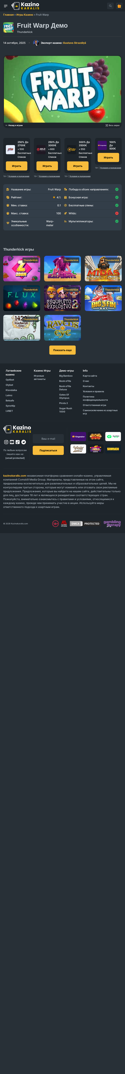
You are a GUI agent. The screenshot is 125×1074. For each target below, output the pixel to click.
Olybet (9, 384)
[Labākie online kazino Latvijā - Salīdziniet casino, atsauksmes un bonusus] (25, 6)
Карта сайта (90, 375)
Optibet (10, 379)
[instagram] (6, 442)
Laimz (9, 395)
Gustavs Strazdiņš (63, 42)
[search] (110, 5)
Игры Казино (24, 14)
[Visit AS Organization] (64, 523)
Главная (8, 14)
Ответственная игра (94, 405)
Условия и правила (93, 391)
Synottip (10, 405)
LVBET (9, 411)
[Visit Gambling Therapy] (112, 523)
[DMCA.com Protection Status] (85, 523)
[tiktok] (18, 442)
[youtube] (12, 442)
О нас (86, 381)
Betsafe (10, 400)
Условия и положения (18, 176)
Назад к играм (15, 125)
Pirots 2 (63, 403)
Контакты (88, 386)
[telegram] (24, 442)
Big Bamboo (66, 375)
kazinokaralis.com (14, 475)
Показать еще (62, 350)
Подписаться (48, 450)
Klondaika (11, 390)
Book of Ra (65, 381)
